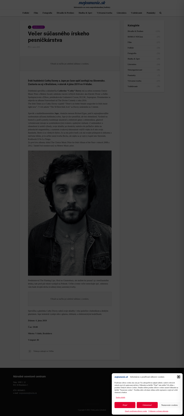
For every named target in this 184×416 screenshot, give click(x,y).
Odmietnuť (147, 405)
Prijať (125, 405)
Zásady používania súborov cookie (136, 411)
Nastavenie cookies (169, 405)
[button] (178, 377)
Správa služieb (120, 397)
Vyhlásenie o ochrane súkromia (158, 411)
